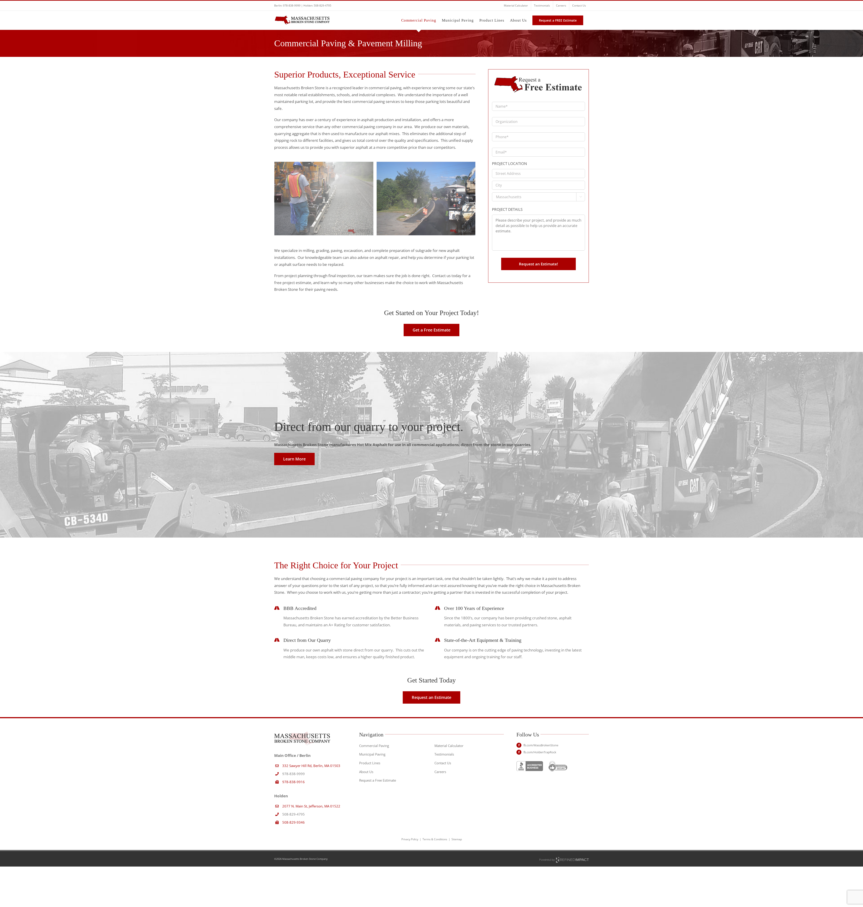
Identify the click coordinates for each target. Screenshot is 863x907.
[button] (277, 199)
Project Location (509, 163)
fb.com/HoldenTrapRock (539, 752)
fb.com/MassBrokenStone (540, 745)
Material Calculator (448, 745)
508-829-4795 (322, 5)
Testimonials (444, 754)
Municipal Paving (372, 754)
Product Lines (369, 763)
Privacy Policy (409, 839)
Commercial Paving (374, 745)
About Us (366, 771)
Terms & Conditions (435, 839)
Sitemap (457, 839)
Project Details (507, 209)
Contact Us (442, 763)
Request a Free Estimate (377, 780)
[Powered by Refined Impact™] (564, 859)
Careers (440, 771)
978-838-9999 (291, 5)
